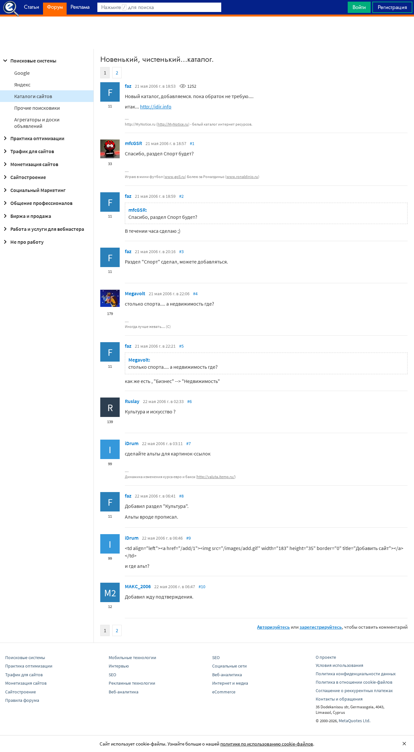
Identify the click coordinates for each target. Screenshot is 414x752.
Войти (359, 7)
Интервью (119, 666)
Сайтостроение (28, 177)
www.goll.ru (175, 176)
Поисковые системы (33, 60)
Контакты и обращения (339, 699)
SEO (112, 675)
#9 (188, 538)
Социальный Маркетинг (38, 190)
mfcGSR (133, 143)
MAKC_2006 (138, 586)
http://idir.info (155, 106)
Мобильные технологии (132, 657)
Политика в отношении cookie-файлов (354, 682)
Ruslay (132, 401)
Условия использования (339, 665)
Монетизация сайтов (34, 164)
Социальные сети (229, 666)
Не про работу (27, 242)
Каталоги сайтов (33, 96)
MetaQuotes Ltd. (354, 721)
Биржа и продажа (30, 216)
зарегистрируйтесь (321, 627)
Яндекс (22, 84)
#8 (181, 496)
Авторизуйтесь (273, 627)
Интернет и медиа (230, 683)
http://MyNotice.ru (173, 124)
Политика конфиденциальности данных (356, 674)
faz (128, 86)
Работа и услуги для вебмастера (47, 229)
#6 (189, 401)
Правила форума (22, 700)
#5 (181, 346)
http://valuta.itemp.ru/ (215, 476)
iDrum (131, 443)
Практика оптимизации (37, 138)
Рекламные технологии (132, 683)
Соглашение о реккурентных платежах (354, 690)
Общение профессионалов (41, 203)
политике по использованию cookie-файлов (266, 744)
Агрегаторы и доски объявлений (37, 122)
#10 (202, 586)
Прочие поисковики (37, 108)
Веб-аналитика (123, 692)
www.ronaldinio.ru (242, 176)
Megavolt (135, 293)
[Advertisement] (207, 33)
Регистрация (392, 7)
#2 (181, 196)
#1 (192, 143)
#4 (195, 294)
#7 (188, 443)
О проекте (326, 657)
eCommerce (223, 692)
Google (22, 73)
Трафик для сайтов (32, 151)
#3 (181, 251)
